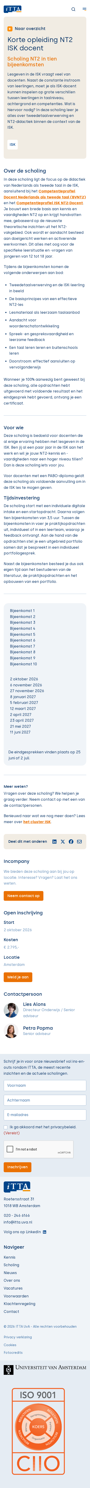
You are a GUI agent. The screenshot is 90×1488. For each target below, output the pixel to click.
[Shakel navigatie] (80, 9)
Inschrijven (17, 1167)
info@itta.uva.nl (18, 1222)
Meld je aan (18, 977)
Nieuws (10, 1273)
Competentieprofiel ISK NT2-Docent (49, 203)
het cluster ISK (37, 822)
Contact (11, 1311)
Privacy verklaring (18, 1337)
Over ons (12, 1280)
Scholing (11, 1265)
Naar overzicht (30, 28)
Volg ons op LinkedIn (22, 1232)
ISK (12, 144)
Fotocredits (13, 1353)
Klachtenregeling (19, 1304)
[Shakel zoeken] (69, 9)
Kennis (9, 1257)
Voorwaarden (16, 1296)
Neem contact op (23, 896)
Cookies (10, 1345)
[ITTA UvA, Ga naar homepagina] (12, 9)
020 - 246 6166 (17, 1215)
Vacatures (13, 1288)
